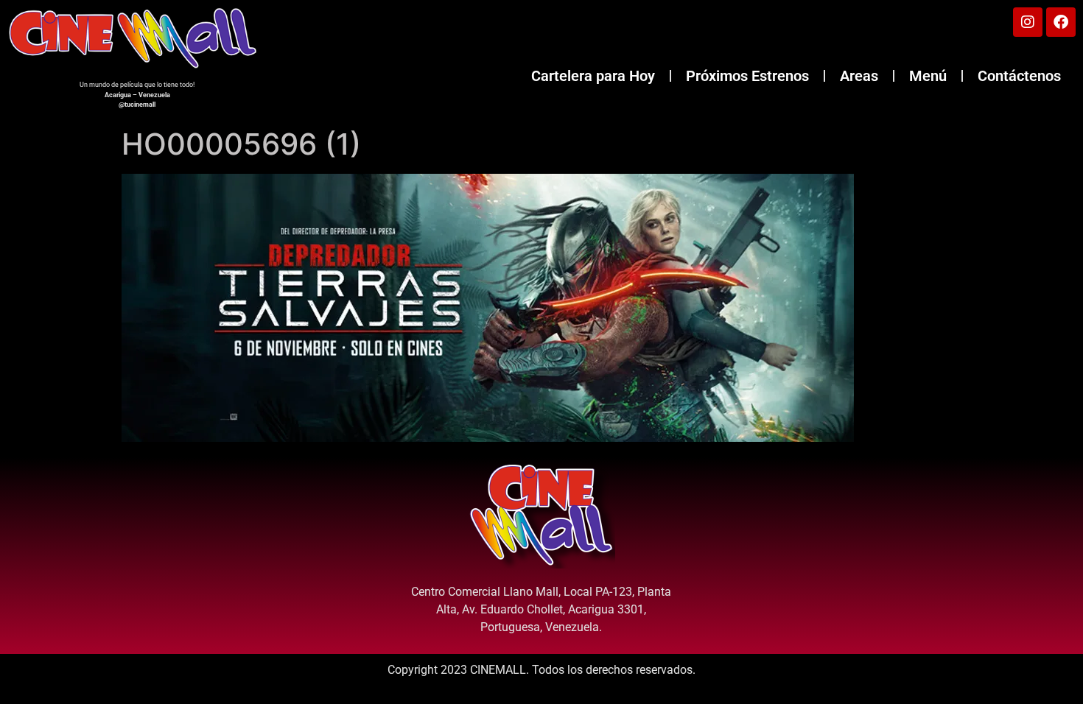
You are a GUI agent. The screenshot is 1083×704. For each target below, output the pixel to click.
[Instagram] (1027, 22)
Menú (928, 76)
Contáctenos (1019, 76)
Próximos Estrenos (747, 76)
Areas (859, 76)
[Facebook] (1061, 22)
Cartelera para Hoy (593, 76)
